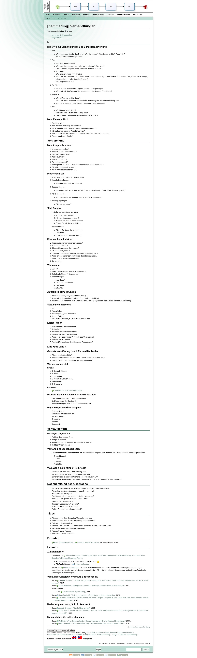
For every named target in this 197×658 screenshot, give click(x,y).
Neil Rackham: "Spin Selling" (74, 592)
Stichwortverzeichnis (74, 635)
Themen (110, 15)
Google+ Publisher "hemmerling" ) (125, 635)
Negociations (57, 38)
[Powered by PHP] (86, 656)
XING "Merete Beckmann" (64, 543)
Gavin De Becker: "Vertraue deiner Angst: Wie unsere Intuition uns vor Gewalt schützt (91, 624)
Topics (66, 15)
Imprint (86, 15)
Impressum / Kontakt (125, 633)
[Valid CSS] (110, 656)
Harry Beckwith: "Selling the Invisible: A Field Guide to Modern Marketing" (86, 595)
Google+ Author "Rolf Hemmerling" (96, 635)
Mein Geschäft (97, 633)
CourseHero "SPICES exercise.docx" (68, 391)
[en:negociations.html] (74, 639)
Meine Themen (110, 633)
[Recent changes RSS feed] (74, 656)
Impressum (137, 15)
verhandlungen (135, 627)
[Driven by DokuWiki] (122, 656)
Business (56, 15)
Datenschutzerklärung (56, 635)
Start (48, 15)
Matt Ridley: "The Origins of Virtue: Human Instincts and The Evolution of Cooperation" (91, 621)
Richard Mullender (81, 564)
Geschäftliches (98, 15)
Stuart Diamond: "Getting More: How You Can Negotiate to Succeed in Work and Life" (91, 586)
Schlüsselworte (123, 15)
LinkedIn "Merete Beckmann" (88, 543)
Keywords (76, 15)
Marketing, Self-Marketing (62, 35)
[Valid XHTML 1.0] (98, 656)
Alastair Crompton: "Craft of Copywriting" (74, 608)
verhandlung (145, 627)
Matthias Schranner (71, 568)
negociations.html (59, 19)
